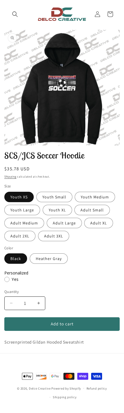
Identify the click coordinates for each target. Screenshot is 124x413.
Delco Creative (40, 388)
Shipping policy (65, 397)
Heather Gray (49, 258)
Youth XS (19, 197)
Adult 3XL (53, 236)
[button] (15, 14)
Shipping (10, 176)
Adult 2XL (19, 236)
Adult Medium (24, 223)
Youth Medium (95, 197)
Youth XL (57, 210)
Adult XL (98, 223)
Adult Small (92, 210)
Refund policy (97, 388)
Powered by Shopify (66, 388)
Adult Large (64, 223)
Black (15, 258)
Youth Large (22, 210)
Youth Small (54, 197)
